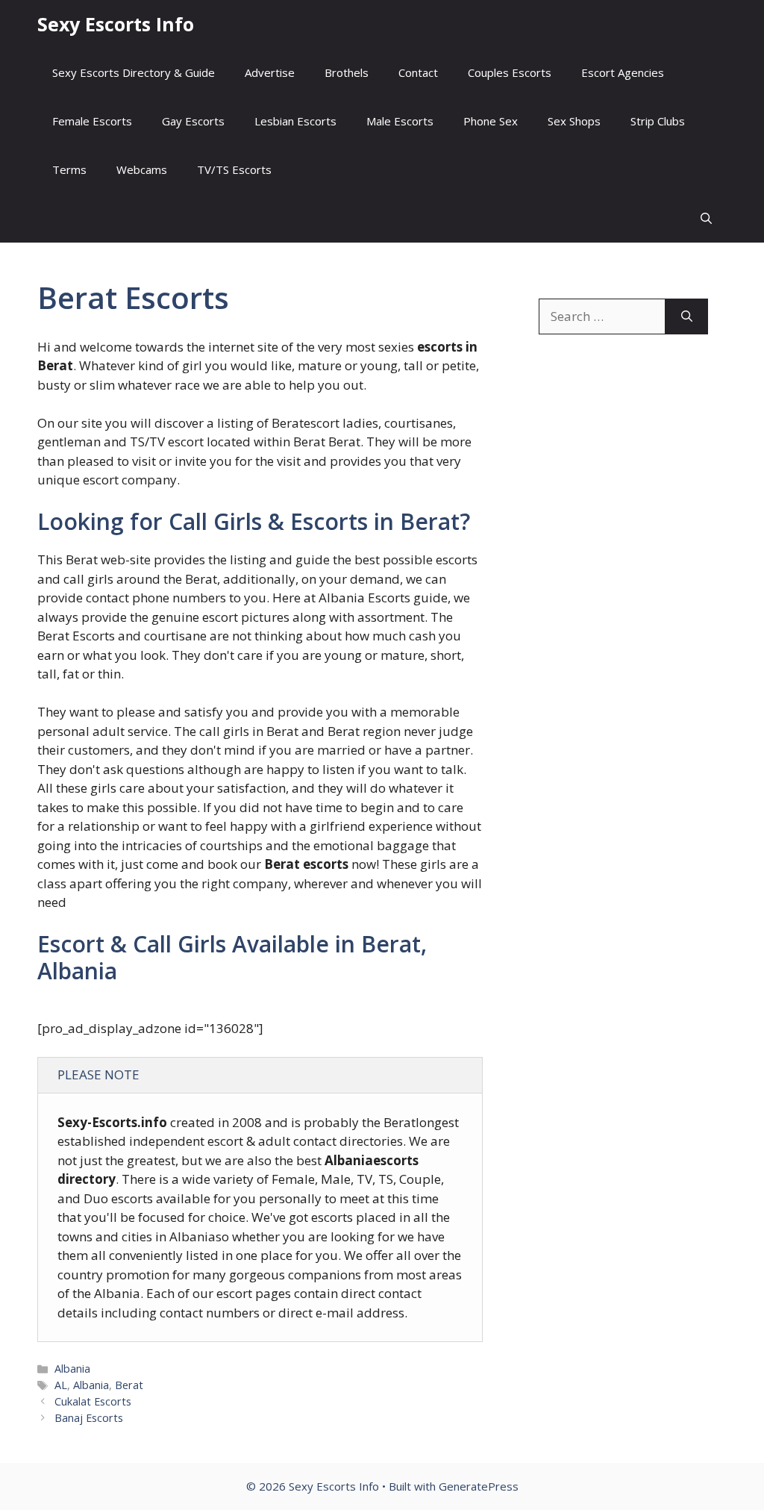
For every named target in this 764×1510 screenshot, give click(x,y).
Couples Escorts (509, 72)
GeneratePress (479, 1486)
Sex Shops (574, 120)
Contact (418, 72)
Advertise (270, 72)
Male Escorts (399, 120)
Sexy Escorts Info (115, 24)
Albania (72, 1368)
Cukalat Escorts (92, 1401)
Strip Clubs (657, 120)
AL (60, 1385)
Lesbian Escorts (295, 120)
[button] (706, 218)
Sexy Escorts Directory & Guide (133, 72)
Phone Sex (490, 120)
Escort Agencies (622, 72)
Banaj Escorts (88, 1418)
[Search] (687, 316)
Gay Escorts (193, 120)
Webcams (141, 169)
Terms (69, 169)
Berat (129, 1385)
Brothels (347, 72)
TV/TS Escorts (234, 169)
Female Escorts (92, 120)
